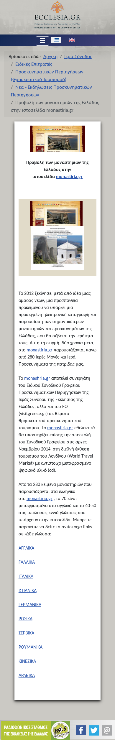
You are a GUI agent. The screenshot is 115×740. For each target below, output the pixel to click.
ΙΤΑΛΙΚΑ (26, 576)
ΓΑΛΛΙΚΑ (27, 562)
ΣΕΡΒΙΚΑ (26, 633)
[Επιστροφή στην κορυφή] (105, 730)
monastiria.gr (69, 177)
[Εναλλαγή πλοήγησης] (42, 41)
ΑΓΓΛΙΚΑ (26, 548)
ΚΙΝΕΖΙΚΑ (27, 661)
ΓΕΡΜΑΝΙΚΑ (30, 605)
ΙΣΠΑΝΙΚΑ (28, 590)
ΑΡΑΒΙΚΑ (27, 675)
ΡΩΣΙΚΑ (25, 619)
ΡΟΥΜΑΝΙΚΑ (30, 647)
